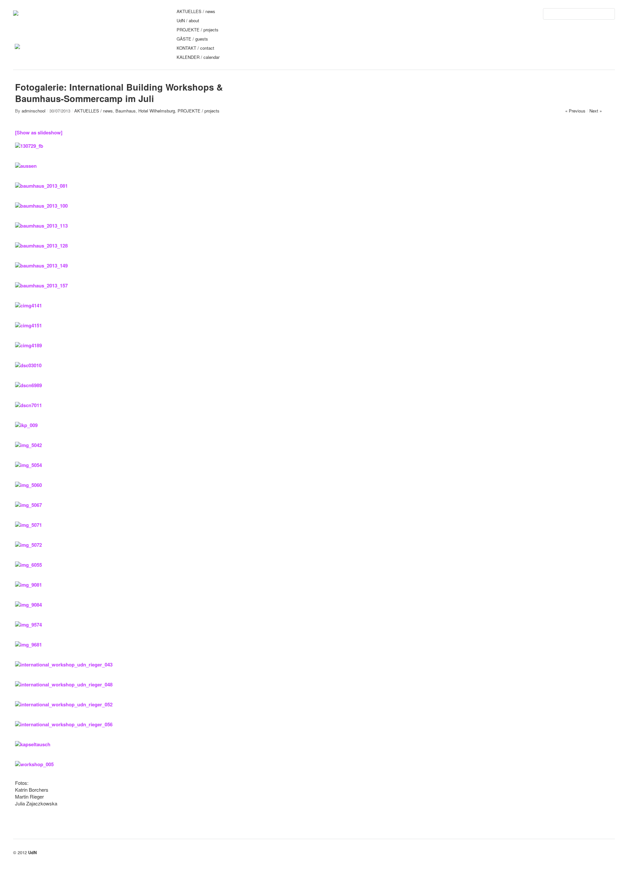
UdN (32, 852)
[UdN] (15, 12)
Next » (595, 111)
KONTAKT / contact (195, 48)
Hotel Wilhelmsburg (156, 111)
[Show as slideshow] (38, 132)
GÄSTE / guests (192, 39)
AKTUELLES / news (196, 11)
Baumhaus (125, 111)
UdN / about (188, 20)
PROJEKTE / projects (197, 29)
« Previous (575, 111)
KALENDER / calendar (198, 57)
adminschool (33, 111)
